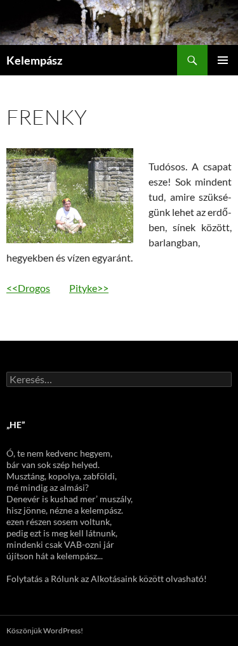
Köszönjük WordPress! (44, 630)
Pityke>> (89, 288)
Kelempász (34, 60)
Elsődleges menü (223, 60)
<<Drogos (28, 288)
